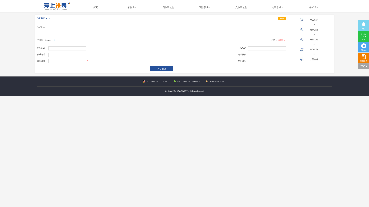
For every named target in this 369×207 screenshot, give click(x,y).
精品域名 (132, 7)
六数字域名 (241, 7)
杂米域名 (314, 7)
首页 (95, 7)
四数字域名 (168, 7)
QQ (363, 29)
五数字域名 (204, 7)
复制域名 (363, 61)
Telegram (364, 50)
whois (282, 18)
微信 (363, 39)
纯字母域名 (277, 7)
